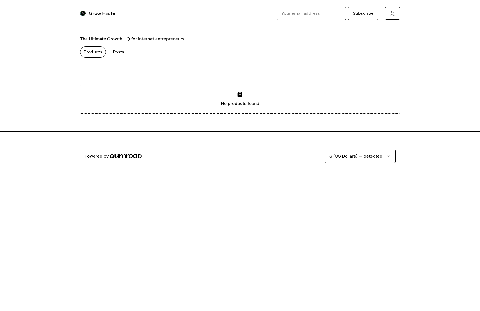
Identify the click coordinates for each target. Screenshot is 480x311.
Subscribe (363, 13)
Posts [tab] (118, 52)
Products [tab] (93, 52)
